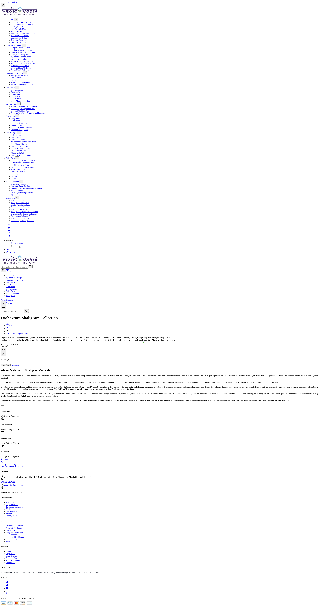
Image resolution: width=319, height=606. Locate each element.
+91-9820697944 (8, 482)
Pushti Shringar (17, 178)
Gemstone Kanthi (18, 139)
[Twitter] (9, 228)
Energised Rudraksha (19, 75)
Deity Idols (10, 87)
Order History (11, 556)
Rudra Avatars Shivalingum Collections (26, 188)
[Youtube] (9, 231)
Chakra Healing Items (19, 130)
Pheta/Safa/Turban (18, 172)
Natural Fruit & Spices (20, 66)
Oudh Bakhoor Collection (21, 68)
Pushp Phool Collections (20, 70)
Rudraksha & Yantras (14, 73)
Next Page (6, 365)
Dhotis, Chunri (17, 27)
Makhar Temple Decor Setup (22, 167)
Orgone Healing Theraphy (21, 127)
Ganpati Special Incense (20, 48)
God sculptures (17, 90)
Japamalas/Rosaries (18, 40)
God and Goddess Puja (20, 111)
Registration (10, 554)
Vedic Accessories (18, 31)
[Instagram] (9, 233)
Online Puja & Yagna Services (23, 109)
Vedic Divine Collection (20, 59)
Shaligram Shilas (17, 200)
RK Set (14, 176)
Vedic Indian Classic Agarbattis (23, 63)
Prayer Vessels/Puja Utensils (22, 24)
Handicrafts (15, 94)
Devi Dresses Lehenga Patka (22, 163)
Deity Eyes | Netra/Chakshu (22, 155)
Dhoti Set (14, 174)
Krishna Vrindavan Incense (21, 50)
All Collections (7, 300)
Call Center (18, 244)
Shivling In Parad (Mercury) (22, 193)
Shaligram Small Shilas (20, 207)
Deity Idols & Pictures (14, 532)
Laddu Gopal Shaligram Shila (22, 221)
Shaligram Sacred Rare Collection (24, 212)
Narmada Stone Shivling (20, 186)
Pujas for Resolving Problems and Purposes (28, 113)
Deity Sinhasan (17, 135)
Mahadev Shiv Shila (19, 195)
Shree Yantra (16, 78)
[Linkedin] (9, 236)
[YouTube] (7, 588)
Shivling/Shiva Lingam (15, 537)
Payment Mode (12, 505)
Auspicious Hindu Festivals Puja (24, 106)
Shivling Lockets (17, 191)
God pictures (16, 99)
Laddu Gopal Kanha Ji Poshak (23, 160)
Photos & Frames (18, 97)
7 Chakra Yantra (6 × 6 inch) (22, 84)
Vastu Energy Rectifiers (20, 82)
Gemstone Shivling (18, 184)
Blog (8, 541)
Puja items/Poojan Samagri (21, 22)
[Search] (30, 266)
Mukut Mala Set (17, 153)
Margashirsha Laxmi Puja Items (23, 142)
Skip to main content (9, 2)
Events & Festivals (18, 42)
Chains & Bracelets (18, 125)
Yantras (14, 80)
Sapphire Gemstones (19, 123)
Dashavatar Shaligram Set (21, 216)
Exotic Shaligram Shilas (20, 205)
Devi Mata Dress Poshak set (22, 165)
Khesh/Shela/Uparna (19, 169)
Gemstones (10, 116)
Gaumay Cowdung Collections (23, 52)
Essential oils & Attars (19, 38)
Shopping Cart (11, 558)
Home (11, 325)
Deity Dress (10, 158)
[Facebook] (9, 225)
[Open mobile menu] (3, 307)
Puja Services (11, 104)
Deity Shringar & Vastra (20, 146)
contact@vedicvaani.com (13, 485)
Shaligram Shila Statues (20, 218)
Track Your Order (13, 560)
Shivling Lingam (12, 181)
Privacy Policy (11, 516)
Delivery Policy (12, 511)
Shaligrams (10, 198)
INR (7, 249)
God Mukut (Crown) (19, 144)
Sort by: (4, 347)
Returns (9, 513)
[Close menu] (3, 5)
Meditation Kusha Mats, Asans (23, 33)
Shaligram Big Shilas (19, 209)
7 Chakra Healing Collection (22, 61)
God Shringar (11, 132)
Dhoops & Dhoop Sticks (20, 54)
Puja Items (10, 20)
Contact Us (10, 563)
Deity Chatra (16, 137)
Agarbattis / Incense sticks (21, 57)
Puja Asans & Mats (18, 29)
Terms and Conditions (14, 507)
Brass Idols (15, 92)
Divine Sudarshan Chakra (21, 148)
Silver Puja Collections (20, 36)
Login (8, 551)
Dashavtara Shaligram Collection (24, 214)
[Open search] (3, 270)
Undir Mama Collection (20, 101)
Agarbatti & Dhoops (14, 45)
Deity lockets (16, 118)
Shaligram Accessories (20, 203)
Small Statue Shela (18, 151)
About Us (10, 502)
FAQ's (8, 509)
